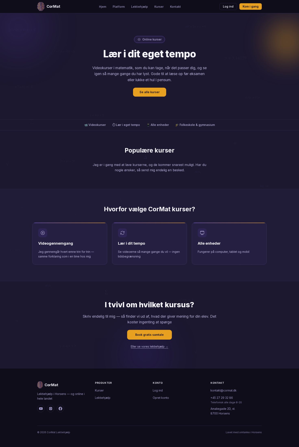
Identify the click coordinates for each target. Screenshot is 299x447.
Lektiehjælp (139, 6)
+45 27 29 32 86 (222, 397)
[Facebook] (60, 408)
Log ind (228, 6)
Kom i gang (251, 6)
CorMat (53, 6)
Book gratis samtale (149, 334)
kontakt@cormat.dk (224, 390)
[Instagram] (50, 408)
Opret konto (161, 397)
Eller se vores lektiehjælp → (149, 346)
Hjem (102, 6)
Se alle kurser (150, 92)
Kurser (159, 6)
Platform (119, 6)
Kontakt (175, 6)
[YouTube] (41, 408)
